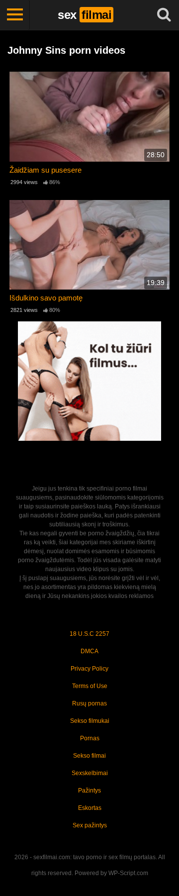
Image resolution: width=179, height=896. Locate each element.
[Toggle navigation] (15, 15)
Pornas (89, 738)
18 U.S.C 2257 (89, 633)
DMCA (89, 651)
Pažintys (89, 790)
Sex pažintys (90, 825)
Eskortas (89, 807)
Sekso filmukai (89, 720)
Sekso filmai (89, 755)
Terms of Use (89, 686)
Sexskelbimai (90, 773)
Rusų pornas (89, 703)
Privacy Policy (89, 668)
